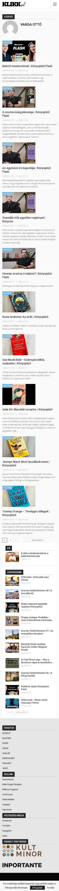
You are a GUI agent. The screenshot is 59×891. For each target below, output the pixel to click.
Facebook (7, 820)
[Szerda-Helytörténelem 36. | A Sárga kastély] (12, 677)
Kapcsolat (7, 809)
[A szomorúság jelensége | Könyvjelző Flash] (18, 96)
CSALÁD (6, 753)
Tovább (50, 888)
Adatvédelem (8, 799)
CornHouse (7, 794)
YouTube (6, 825)
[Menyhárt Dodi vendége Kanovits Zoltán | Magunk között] (12, 648)
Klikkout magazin (10, 789)
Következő (37, 540)
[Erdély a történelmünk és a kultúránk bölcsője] (12, 557)
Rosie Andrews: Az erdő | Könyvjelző (25, 316)
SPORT (5, 743)
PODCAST (7, 763)
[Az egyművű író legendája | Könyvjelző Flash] (18, 152)
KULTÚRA (7, 42)
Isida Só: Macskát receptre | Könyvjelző (27, 409)
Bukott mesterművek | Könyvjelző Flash (27, 66)
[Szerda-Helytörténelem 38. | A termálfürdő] (12, 594)
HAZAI (5, 748)
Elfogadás (37, 887)
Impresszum (8, 779)
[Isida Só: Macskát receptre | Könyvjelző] (18, 394)
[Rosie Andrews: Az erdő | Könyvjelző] (18, 301)
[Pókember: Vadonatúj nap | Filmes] (12, 581)
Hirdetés (6, 804)
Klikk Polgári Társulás (12, 784)
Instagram (6, 831)
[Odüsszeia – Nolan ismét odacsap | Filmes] (12, 703)
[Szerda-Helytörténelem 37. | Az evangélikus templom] (12, 634)
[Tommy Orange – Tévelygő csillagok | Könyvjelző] (18, 496)
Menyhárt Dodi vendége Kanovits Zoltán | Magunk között (34, 647)
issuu (4, 836)
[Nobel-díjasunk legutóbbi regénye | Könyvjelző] (12, 607)
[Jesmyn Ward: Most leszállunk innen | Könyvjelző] (18, 446)
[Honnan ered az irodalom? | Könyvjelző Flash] (18, 258)
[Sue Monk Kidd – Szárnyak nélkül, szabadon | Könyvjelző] (18, 344)
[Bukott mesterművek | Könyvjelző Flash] (18, 51)
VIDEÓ (5, 768)
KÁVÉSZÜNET (8, 758)
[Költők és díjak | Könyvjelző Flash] (12, 690)
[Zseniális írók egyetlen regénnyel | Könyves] (18, 202)
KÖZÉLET (6, 733)
